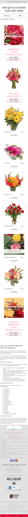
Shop (8, 15)
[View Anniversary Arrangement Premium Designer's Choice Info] (14, 244)
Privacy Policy (4, 511)
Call (5, 516)
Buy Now (14, 59)
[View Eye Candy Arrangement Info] (14, 78)
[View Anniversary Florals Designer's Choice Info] (14, 35)
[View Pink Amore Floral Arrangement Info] (14, 150)
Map (14, 516)
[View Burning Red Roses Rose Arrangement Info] (14, 212)
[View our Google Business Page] (14, 461)
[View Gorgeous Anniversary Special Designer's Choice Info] (14, 307)
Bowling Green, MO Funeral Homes (11, 502)
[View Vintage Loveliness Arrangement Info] (14, 275)
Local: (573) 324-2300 (14, 472)
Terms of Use (24, 511)
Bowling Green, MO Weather (11, 506)
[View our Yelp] (16, 461)
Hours (24, 516)
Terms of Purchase (14, 511)
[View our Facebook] (11, 461)
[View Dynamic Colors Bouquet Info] (14, 181)
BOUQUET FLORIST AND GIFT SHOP (14, 9)
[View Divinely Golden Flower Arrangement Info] (14, 118)
